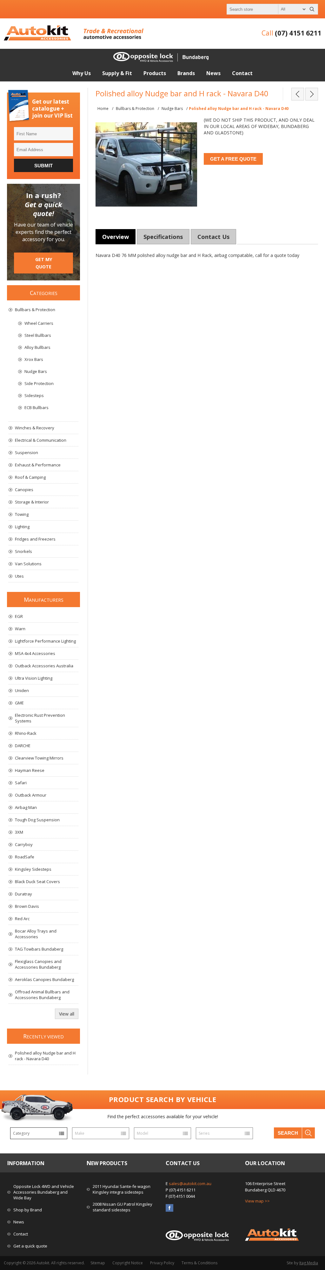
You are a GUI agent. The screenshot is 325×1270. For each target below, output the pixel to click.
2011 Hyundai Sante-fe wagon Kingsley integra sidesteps (121, 1189)
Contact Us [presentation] (213, 237)
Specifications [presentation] (163, 237)
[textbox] (266, 9)
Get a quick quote (30, 1246)
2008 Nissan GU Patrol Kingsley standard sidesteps (122, 1207)
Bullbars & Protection (35, 309)
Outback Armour (30, 795)
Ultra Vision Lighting (33, 678)
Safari (21, 783)
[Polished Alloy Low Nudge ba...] (297, 94)
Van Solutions (28, 564)
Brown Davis (27, 906)
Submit (43, 165)
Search (288, 1133)
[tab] (116, 236)
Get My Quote (43, 263)
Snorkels (23, 551)
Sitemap (97, 1263)
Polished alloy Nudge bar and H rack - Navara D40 (45, 1056)
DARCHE (22, 745)
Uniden (22, 690)
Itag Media (308, 1263)
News (18, 1222)
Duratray (23, 894)
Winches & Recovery (34, 428)
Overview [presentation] (115, 237)
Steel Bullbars (37, 335)
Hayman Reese (29, 770)
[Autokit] (38, 39)
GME (19, 703)
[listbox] (38, 1133)
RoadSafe (24, 857)
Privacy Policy (162, 1263)
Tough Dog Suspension (37, 820)
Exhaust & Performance (38, 465)
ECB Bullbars (36, 407)
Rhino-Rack (25, 733)
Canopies (24, 489)
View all (66, 1014)
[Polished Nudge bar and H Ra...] (311, 94)
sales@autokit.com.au (190, 1183)
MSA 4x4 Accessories (35, 653)
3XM (19, 832)
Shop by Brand (27, 1210)
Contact (20, 1234)
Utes (19, 576)
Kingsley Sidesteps (33, 869)
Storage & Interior (32, 502)
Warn (20, 629)
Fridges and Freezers (35, 539)
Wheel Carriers (38, 323)
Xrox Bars (33, 359)
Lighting (22, 526)
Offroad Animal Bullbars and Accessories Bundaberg (42, 994)
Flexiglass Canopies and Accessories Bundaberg (38, 964)
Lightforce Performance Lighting (45, 641)
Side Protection (39, 383)
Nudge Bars (35, 371)
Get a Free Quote (233, 159)
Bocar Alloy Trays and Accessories (35, 934)
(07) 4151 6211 (298, 33)
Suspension (26, 452)
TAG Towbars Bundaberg (39, 949)
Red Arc (22, 918)
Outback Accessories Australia (44, 666)
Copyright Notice (127, 1263)
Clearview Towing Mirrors (39, 758)
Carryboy (24, 844)
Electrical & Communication (40, 440)
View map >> (257, 1201)
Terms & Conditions (199, 1263)
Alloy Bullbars (37, 347)
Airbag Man (26, 807)
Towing (22, 514)
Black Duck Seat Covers (37, 881)
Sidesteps (34, 395)
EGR (19, 616)
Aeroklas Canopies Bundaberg (44, 979)
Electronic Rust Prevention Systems (40, 718)
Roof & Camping (30, 477)
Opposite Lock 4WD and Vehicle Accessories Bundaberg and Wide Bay (43, 1192)
